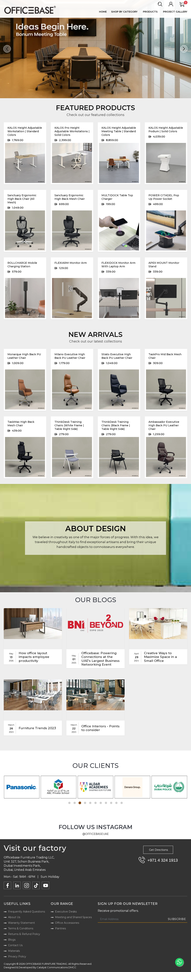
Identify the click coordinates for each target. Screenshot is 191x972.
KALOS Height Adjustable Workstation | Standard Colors (24, 131)
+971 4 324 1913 (162, 860)
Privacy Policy (17, 956)
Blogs (11, 939)
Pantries (60, 928)
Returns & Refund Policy (24, 934)
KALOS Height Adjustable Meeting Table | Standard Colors (118, 131)
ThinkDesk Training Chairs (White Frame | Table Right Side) (69, 425)
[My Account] (171, 4)
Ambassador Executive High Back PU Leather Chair (163, 425)
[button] (7, 49)
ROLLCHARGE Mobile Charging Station (22, 264)
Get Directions (158, 850)
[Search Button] (160, 4)
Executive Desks (66, 911)
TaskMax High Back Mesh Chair (20, 423)
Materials (14, 951)
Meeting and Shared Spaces (73, 917)
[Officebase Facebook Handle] (7, 885)
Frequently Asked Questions (26, 911)
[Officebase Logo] (30, 10)
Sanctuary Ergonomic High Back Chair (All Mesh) (21, 199)
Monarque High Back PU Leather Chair (24, 356)
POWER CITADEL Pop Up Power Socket (163, 197)
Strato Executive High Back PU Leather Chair (116, 356)
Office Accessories (67, 922)
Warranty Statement (21, 922)
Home (103, 11)
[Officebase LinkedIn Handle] (17, 885)
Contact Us (15, 945)
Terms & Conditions (20, 928)
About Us (14, 917)
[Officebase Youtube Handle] (45, 885)
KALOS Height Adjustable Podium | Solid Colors (165, 129)
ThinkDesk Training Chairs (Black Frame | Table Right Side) (115, 425)
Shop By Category (124, 11)
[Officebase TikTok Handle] (36, 885)
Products (150, 11)
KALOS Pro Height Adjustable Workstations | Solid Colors (72, 131)
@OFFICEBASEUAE (95, 834)
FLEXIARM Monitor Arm (70, 263)
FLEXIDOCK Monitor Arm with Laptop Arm (118, 264)
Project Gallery (175, 11)
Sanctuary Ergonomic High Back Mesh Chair (69, 197)
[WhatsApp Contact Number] (179, 962)
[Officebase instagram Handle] (26, 885)
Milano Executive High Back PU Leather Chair (69, 356)
